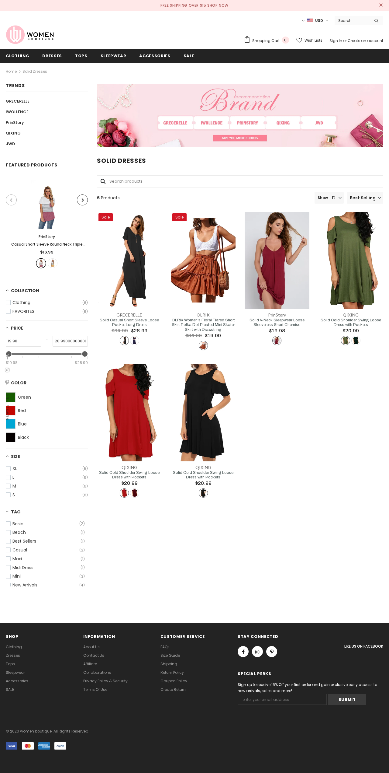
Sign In (336, 40)
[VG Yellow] (52, 263)
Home (11, 71)
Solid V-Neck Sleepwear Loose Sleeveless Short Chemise (277, 322)
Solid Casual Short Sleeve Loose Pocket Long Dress (129, 322)
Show (323, 197)
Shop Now (218, 5)
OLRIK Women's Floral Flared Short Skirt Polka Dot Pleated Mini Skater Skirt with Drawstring (203, 325)
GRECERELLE (129, 314)
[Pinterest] (271, 651)
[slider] (84, 354)
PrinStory (47, 236)
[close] (381, 5)
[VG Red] (41, 263)
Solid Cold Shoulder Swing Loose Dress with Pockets (351, 322)
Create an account (365, 40)
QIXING (351, 314)
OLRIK (203, 314)
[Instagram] (257, 651)
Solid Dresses (34, 71)
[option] (46, 224)
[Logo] (30, 34)
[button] (365, 198)
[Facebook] (243, 651)
